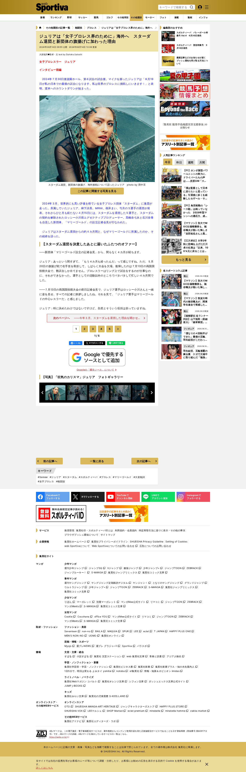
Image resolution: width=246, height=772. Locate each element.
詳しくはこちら (44, 767)
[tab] (69, 17)
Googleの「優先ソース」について (95, 369)
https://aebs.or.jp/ (59, 737)
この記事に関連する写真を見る (97, 191)
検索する (191, 7)
